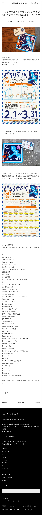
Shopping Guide (7, 474)
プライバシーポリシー (14, 506)
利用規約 (4, 506)
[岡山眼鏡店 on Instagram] (18, 501)
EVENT (4, 457)
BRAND (4, 449)
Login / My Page (7, 477)
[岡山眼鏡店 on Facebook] (3, 501)
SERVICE (5, 468)
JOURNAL (5, 460)
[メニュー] (3, 3)
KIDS (3, 466)
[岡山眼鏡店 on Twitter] (8, 501)
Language (5, 498)
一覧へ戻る (21, 402)
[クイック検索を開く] (32, 3)
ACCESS (4, 454)
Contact (4, 480)
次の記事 (37, 402)
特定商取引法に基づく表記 (29, 506)
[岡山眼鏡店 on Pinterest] (13, 501)
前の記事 (4, 402)
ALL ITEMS (6, 451)
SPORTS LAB (6, 463)
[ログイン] (35, 3)
